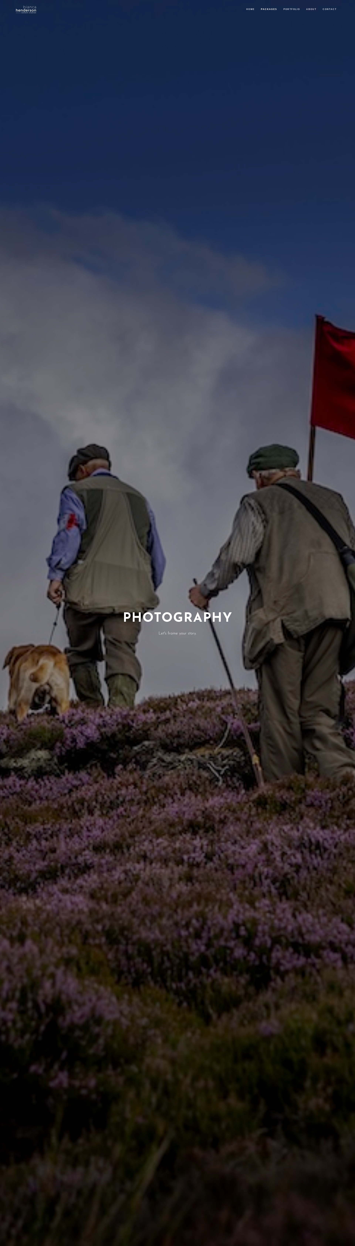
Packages (269, 9)
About (311, 9)
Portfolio (291, 9)
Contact (330, 9)
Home (250, 9)
